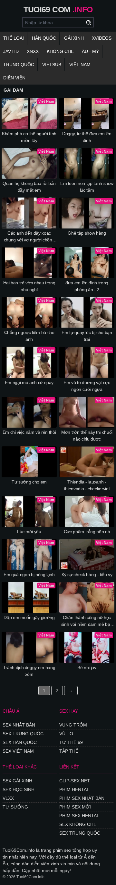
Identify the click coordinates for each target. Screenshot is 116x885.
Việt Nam (80, 64)
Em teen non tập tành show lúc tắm (86, 187)
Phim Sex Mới (75, 806)
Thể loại (13, 38)
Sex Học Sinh (18, 789)
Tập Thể (68, 751)
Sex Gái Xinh (17, 780)
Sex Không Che (77, 824)
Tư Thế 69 (71, 742)
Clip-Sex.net (74, 780)
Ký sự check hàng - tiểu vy (87, 574)
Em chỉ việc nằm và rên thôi (29, 432)
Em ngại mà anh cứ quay (29, 382)
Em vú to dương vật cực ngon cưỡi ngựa (86, 386)
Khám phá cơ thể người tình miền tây (29, 137)
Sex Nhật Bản (19, 724)
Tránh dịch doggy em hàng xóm (29, 671)
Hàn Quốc (44, 38)
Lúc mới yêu (29, 531)
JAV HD (11, 51)
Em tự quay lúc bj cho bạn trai (87, 336)
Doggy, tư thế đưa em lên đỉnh (86, 137)
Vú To (66, 733)
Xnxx (33, 51)
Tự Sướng (15, 806)
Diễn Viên (14, 77)
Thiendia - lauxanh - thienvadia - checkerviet (87, 485)
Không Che (60, 51)
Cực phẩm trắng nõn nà (87, 531)
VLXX (8, 798)
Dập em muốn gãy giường (29, 617)
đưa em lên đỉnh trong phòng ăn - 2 (86, 286)
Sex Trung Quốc (23, 733)
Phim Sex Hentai (78, 815)
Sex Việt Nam (18, 751)
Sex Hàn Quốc (20, 742)
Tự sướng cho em (29, 481)
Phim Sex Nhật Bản (81, 798)
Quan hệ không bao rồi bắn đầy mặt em (29, 187)
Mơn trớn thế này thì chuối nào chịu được (86, 436)
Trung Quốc (18, 64)
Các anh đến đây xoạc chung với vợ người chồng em (29, 236)
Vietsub (51, 64)
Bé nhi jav (86, 667)
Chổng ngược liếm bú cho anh (29, 336)
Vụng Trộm (73, 724)
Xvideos (101, 38)
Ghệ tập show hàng (87, 233)
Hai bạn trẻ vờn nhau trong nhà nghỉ (29, 286)
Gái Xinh (74, 38)
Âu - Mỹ (90, 51)
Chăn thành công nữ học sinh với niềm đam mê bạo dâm (87, 621)
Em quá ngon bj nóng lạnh (29, 574)
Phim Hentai (73, 789)
